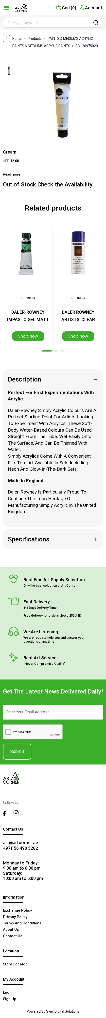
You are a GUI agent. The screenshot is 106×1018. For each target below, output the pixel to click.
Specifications (28, 539)
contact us (12, 936)
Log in (8, 992)
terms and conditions (22, 923)
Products (37, 39)
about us (11, 929)
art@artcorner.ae (20, 842)
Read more (11, 174)
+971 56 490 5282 (20, 848)
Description (24, 379)
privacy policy (15, 917)
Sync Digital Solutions (62, 1011)
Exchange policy (17, 910)
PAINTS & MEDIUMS (63, 39)
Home (17, 39)
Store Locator (15, 964)
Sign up (9, 999)
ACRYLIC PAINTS (57, 46)
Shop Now (28, 336)
